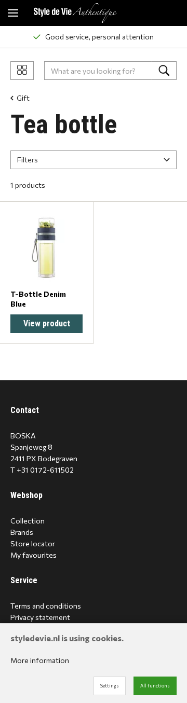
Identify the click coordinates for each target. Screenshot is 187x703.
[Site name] (75, 13)
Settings (109, 685)
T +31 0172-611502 (42, 469)
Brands (21, 532)
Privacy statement (40, 617)
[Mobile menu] (13, 13)
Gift (23, 97)
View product (46, 323)
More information (39, 660)
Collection (27, 520)
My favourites (33, 554)
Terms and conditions (45, 605)
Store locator (32, 543)
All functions (155, 685)
